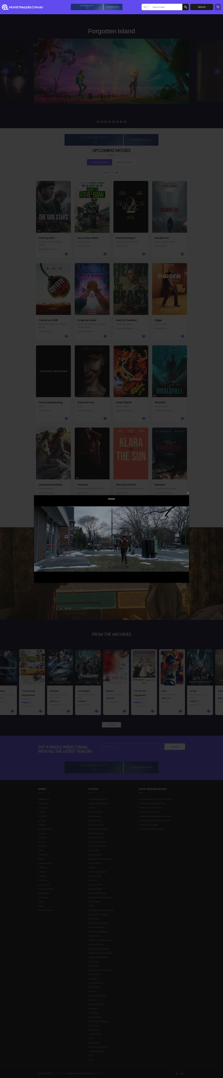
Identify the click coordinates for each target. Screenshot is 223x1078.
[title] (96, 6)
